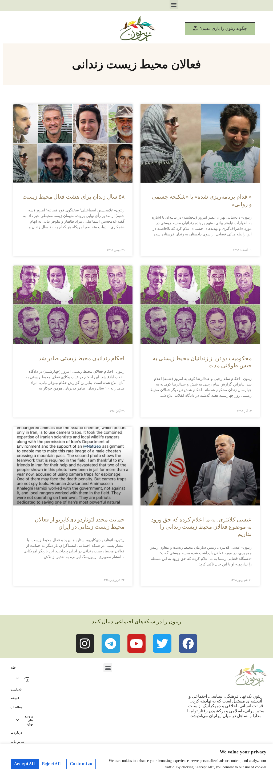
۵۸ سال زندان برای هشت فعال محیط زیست (73, 197)
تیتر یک (27, 678)
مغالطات (16, 707)
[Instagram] (85, 643)
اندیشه (14, 698)
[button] (174, 4)
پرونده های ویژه (29, 720)
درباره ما (16, 732)
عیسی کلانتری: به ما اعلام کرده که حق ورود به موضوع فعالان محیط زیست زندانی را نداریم (201, 526)
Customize (81, 764)
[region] (136, 759)
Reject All (51, 764)
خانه (13, 667)
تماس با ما (17, 742)
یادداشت (16, 689)
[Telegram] (111, 643)
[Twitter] (162, 643)
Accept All (24, 764)
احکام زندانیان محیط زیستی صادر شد (81, 358)
